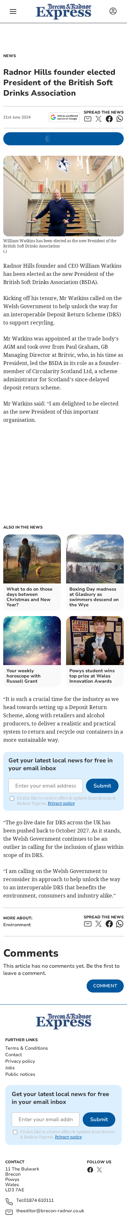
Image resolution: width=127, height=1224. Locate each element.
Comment (105, 986)
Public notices (20, 1074)
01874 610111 (39, 1200)
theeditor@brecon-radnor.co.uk (50, 1211)
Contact (13, 1055)
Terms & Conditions (26, 1048)
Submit (102, 785)
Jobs (10, 1068)
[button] (13, 11)
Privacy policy (20, 1061)
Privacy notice (61, 803)
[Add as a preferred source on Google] (64, 117)
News (9, 55)
